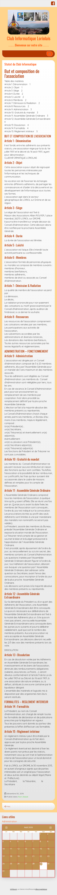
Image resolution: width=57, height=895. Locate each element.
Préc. (8, 806)
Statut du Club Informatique (20, 64)
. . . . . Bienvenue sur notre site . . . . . (28, 45)
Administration (9, 821)
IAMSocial (13, 889)
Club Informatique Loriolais (28, 38)
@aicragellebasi (41, 889)
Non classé (23, 796)
